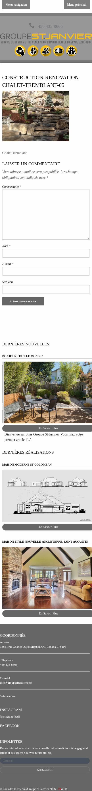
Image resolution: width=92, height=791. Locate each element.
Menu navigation (16, 4)
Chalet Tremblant (14, 153)
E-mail (7, 264)
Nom (6, 246)
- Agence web (71, 789)
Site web (7, 282)
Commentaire (11, 186)
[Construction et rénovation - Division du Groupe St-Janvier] (46, 45)
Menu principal (76, 4)
